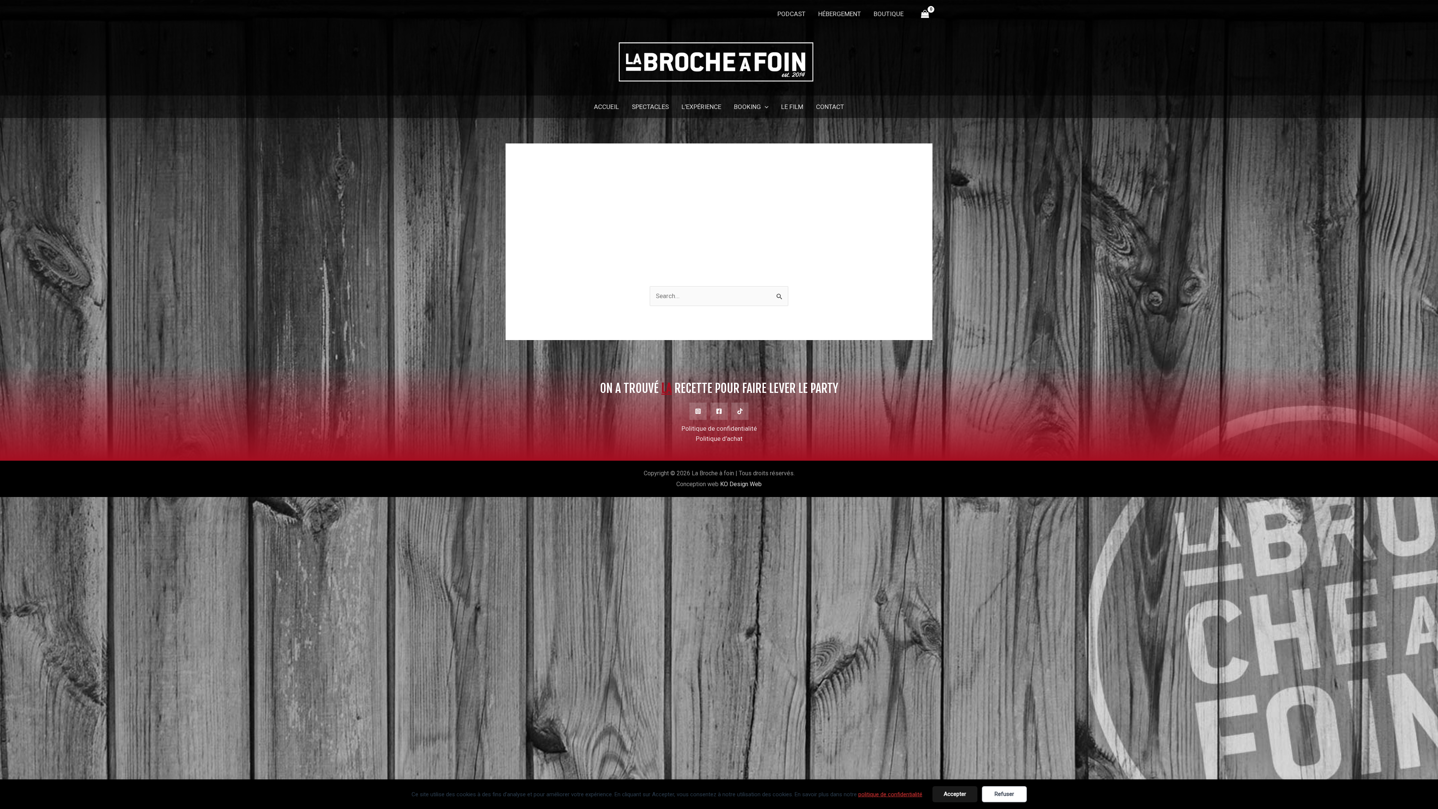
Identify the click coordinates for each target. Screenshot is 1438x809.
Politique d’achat (719, 438)
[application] (764, 107)
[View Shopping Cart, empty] (924, 14)
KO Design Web (741, 484)
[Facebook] (719, 411)
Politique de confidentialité (719, 428)
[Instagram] (698, 411)
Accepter (955, 794)
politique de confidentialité (890, 794)
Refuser (1004, 794)
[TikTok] (740, 411)
